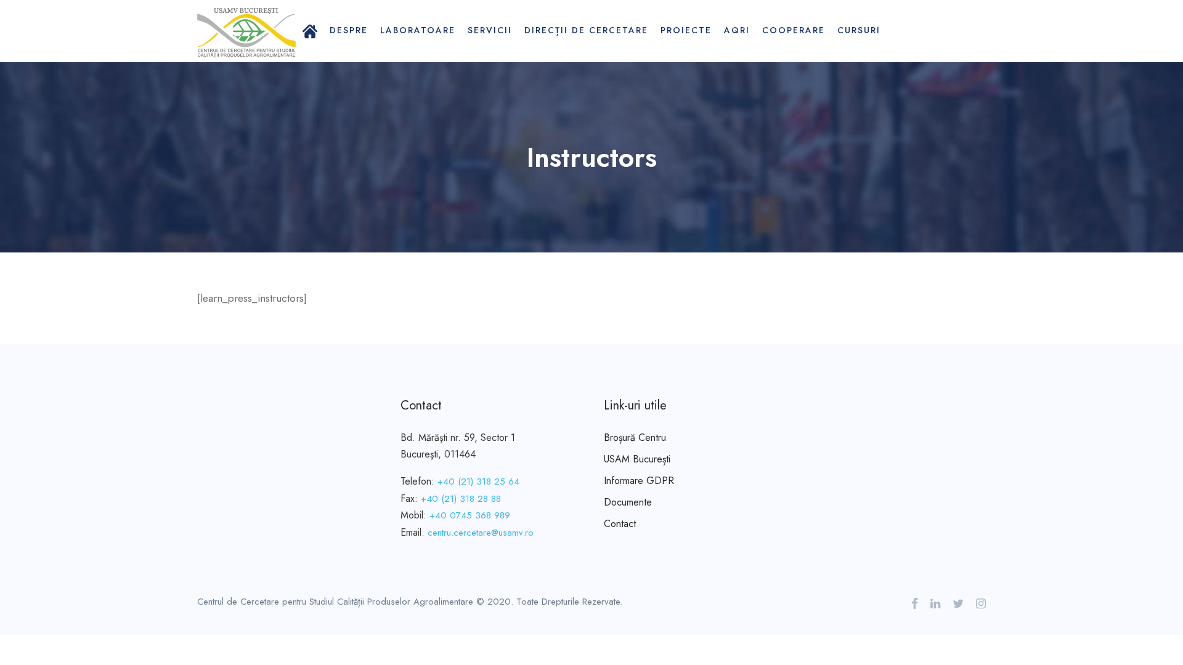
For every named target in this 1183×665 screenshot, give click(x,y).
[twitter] (958, 604)
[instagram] (981, 604)
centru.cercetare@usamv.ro (481, 532)
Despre (349, 30)
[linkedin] (935, 604)
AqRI (737, 30)
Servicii (490, 30)
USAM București (637, 459)
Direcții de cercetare (586, 30)
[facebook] (914, 604)
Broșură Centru (635, 437)
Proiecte (686, 30)
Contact (620, 524)
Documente (628, 502)
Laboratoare (417, 30)
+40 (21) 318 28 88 (461, 499)
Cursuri (858, 30)
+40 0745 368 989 (469, 515)
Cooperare (793, 30)
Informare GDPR (639, 481)
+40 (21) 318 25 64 (478, 481)
